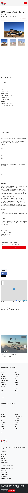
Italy (16, 424)
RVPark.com (4, 470)
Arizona (2, 420)
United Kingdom (18, 416)
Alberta (2, 428)
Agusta (16, 382)
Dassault (3, 386)
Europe (16, 414)
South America (4, 432)
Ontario (2, 426)
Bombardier (3, 378)
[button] (14, 30)
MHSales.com (4, 476)
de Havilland (17, 392)
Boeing (16, 372)
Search (14, 247)
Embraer (3, 395)
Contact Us (3, 454)
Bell (2, 390)
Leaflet (18, 300)
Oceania (16, 408)
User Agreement (4, 462)
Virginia (2, 418)
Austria (16, 428)
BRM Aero (17, 390)
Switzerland (17, 420)
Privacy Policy (4, 460)
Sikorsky (16, 395)
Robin (16, 388)
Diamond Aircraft (4, 380)
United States (4, 405)
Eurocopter (17, 374)
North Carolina (4, 416)
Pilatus (16, 376)
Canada (2, 424)
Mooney (3, 388)
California (3, 412)
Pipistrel (16, 384)
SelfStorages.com (5, 474)
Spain (16, 426)
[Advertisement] (14, 60)
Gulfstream (3, 384)
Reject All (4, 490)
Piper (2, 374)
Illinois (2, 414)
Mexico (2, 430)
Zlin (15, 386)
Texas (2, 410)
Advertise (3, 458)
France (16, 422)
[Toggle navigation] (25, 3)
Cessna (2, 370)
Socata (2, 397)
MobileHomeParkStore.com (7, 468)
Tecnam (3, 392)
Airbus (16, 380)
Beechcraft (3, 376)
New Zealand (17, 412)
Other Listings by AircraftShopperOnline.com (10, 308)
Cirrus (2, 372)
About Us (3, 456)
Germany (17, 418)
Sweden (16, 430)
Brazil (16, 405)
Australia (17, 410)
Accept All (12, 490)
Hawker (16, 370)
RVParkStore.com (5, 472)
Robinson (3, 382)
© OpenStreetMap (23, 300)
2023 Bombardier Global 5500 (9, 354)
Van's (16, 378)
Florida (2, 408)
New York (3, 422)
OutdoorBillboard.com (6, 478)
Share (4, 270)
